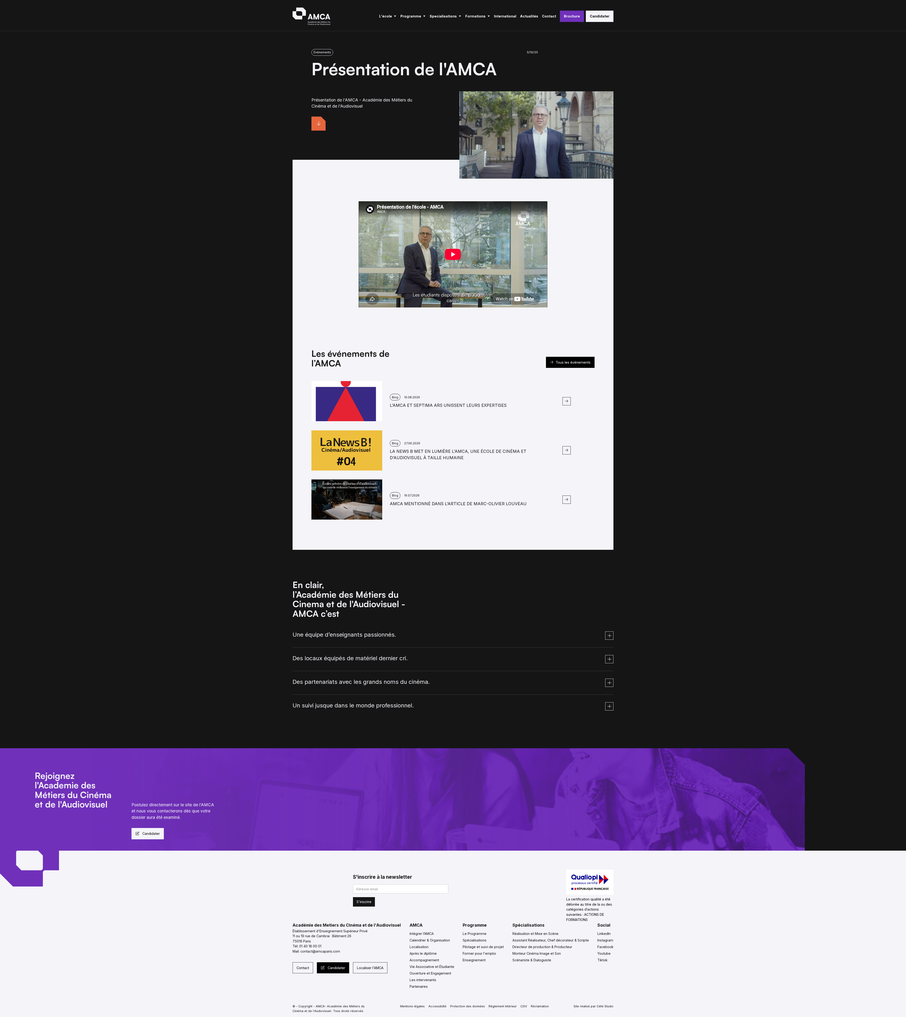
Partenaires (419, 986)
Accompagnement (424, 960)
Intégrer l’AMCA (422, 934)
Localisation (419, 947)
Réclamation (540, 1006)
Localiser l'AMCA (370, 968)
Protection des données (467, 1006)
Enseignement (474, 960)
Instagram (605, 940)
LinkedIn (604, 934)
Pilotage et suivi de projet (483, 947)
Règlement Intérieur (503, 1006)
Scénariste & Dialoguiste (531, 960)
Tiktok (602, 960)
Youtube (604, 953)
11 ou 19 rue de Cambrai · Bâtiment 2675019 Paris (322, 938)
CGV (523, 1006)
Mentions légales (412, 1006)
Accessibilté (437, 1006)
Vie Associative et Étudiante (432, 967)
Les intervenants (423, 980)
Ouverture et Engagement (430, 973)
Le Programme (475, 934)
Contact (303, 968)
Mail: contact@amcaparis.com (316, 951)
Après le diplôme (423, 953)
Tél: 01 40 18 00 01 (307, 946)
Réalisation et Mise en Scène (535, 934)
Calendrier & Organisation (430, 940)
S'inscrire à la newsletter (382, 877)
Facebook (605, 947)
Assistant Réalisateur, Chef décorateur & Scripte (550, 940)
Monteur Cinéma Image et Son (536, 953)
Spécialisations (475, 940)
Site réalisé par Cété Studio (593, 1006)
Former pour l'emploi (479, 953)
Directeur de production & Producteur (542, 947)
